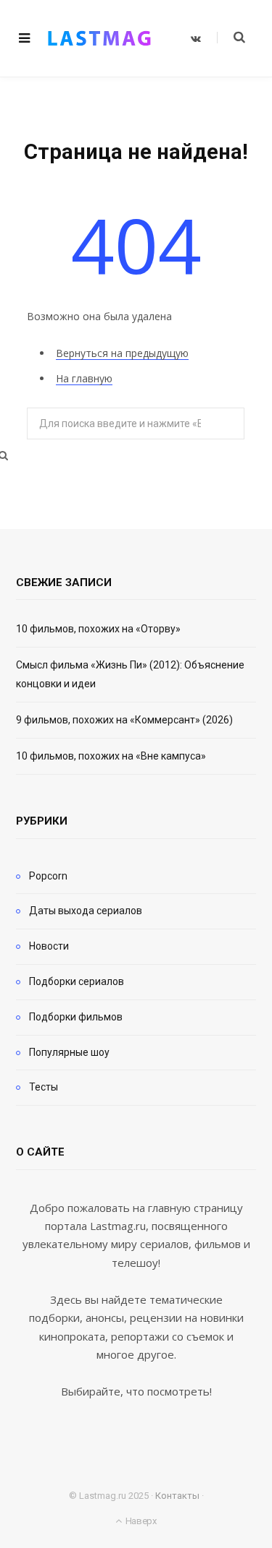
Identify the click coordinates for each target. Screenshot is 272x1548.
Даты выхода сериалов (85, 910)
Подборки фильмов (76, 1017)
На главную (84, 378)
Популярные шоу (69, 1052)
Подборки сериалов (76, 981)
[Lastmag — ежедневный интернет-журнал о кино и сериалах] (99, 38)
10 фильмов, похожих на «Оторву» (98, 629)
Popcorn (48, 876)
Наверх (140, 1520)
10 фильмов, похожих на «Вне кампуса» (111, 756)
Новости (49, 946)
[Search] (231, 37)
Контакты (177, 1495)
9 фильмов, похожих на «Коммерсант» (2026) (124, 720)
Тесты (43, 1087)
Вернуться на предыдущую (122, 353)
